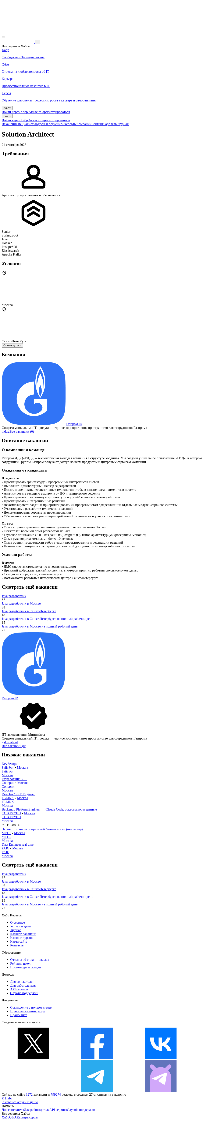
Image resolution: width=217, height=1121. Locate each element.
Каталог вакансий (23, 934)
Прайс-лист (18, 1015)
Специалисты (26, 124)
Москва (22, 767)
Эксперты (69, 124)
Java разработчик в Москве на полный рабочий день (40, 626)
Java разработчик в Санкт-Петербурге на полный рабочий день (47, 619)
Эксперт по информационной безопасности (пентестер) (42, 829)
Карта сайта (18, 941)
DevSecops (9, 764)
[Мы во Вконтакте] (160, 1058)
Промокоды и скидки (25, 967)
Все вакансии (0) (22, 431)
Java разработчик (14, 596)
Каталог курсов (21, 937)
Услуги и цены (21, 926)
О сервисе (17, 922)
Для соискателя (21, 981)
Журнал (123, 124)
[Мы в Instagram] (33, 1090)
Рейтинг (98, 124)
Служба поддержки (24, 993)
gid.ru (6, 431)
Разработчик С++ (14, 779)
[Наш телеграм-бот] (160, 1090)
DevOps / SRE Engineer (18, 794)
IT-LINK (8, 798)
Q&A (13, 1117)
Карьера (22, 1117)
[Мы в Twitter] (33, 1058)
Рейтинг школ (20, 963)
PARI (5, 848)
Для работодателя (23, 985)
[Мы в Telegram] (97, 1090)
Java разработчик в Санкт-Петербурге (29, 611)
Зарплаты (110, 124)
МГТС (6, 833)
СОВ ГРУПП (11, 813)
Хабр (5, 1117)
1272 (29, 1094)
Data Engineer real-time (17, 844)
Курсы (33, 1117)
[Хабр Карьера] (18, 42)
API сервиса (19, 989)
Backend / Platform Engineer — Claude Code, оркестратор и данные (49, 809)
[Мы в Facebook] (97, 1058)
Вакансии (9, 124)
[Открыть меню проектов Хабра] (3, 37)
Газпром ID (74, 424)
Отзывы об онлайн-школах (29, 959)
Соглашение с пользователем (31, 1007)
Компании (84, 124)
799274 (56, 1094)
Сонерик (8, 783)
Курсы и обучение (49, 124)
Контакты (17, 945)
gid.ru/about (10, 742)
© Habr (7, 1098)
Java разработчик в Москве (21, 603)
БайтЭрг (8, 767)
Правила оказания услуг (27, 1011)
